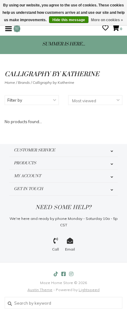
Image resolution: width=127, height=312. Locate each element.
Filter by (14, 100)
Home (10, 82)
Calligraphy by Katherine (53, 82)
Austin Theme (39, 289)
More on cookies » (107, 20)
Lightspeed (89, 289)
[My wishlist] (105, 28)
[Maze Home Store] (17, 28)
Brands (24, 82)
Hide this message (68, 20)
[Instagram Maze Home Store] (71, 273)
